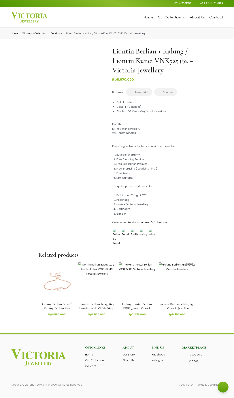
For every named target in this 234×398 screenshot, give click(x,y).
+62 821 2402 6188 (211, 3)
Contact (216, 17)
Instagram (158, 360)
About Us (197, 17)
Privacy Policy (185, 385)
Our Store (128, 354)
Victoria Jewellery (36, 385)
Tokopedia (141, 92)
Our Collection (169, 17)
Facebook (158, 354)
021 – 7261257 (182, 3)
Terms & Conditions (209, 385)
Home (148, 17)
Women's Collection (34, 33)
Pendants (56, 33)
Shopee (168, 92)
